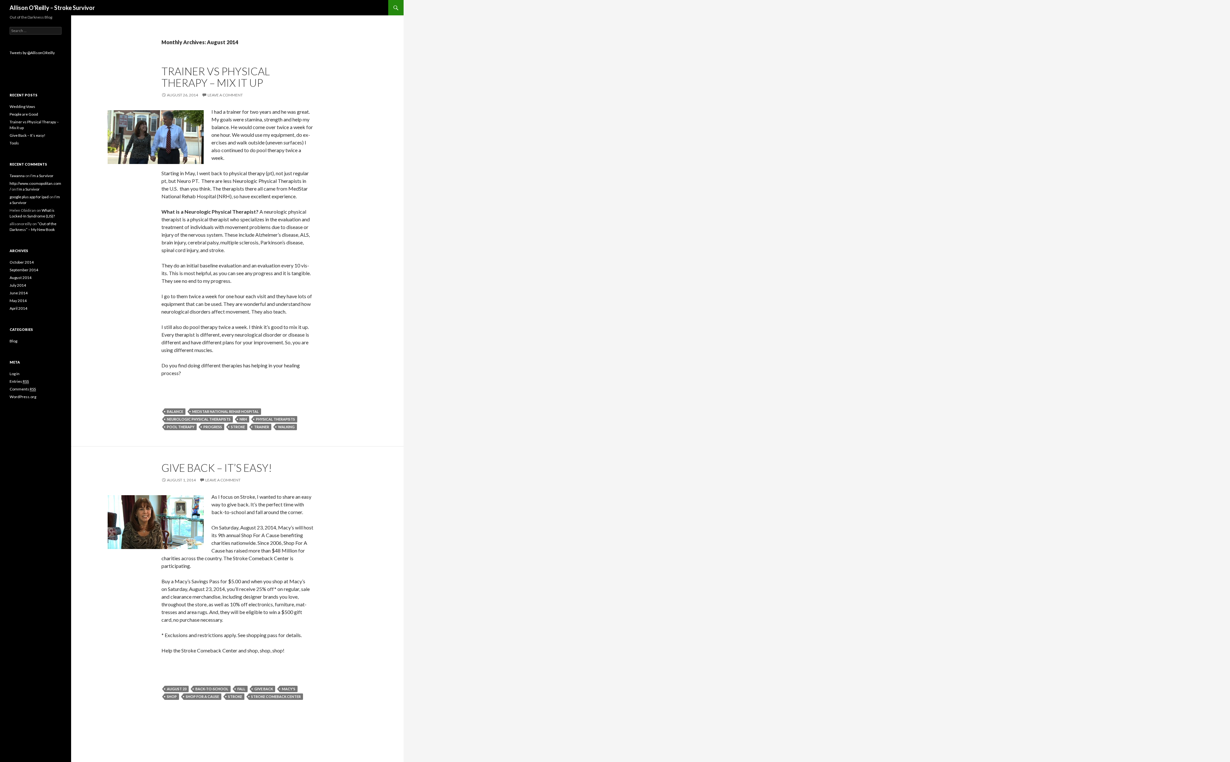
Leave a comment (225, 95)
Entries (19, 381)
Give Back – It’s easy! (216, 467)
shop (172, 696)
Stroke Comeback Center (276, 696)
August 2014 (20, 277)
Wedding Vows (22, 106)
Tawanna (17, 175)
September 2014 (24, 269)
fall (241, 689)
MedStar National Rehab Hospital (225, 411)
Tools (14, 143)
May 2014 (18, 300)
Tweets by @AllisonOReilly (32, 52)
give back (263, 689)
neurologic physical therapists (199, 419)
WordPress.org (23, 396)
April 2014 (18, 308)
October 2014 (22, 262)
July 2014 (18, 285)
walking (286, 427)
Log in (15, 373)
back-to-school (211, 689)
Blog (13, 341)
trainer (261, 427)
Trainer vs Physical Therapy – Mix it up (215, 77)
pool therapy (180, 427)
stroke (238, 427)
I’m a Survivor (41, 175)
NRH (243, 419)
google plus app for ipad (29, 196)
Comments (23, 389)
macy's (288, 689)
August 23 (176, 689)
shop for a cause (202, 696)
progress (212, 427)
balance (175, 411)
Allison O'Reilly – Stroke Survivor (52, 7)
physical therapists (275, 419)
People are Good (24, 114)
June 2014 (19, 293)
